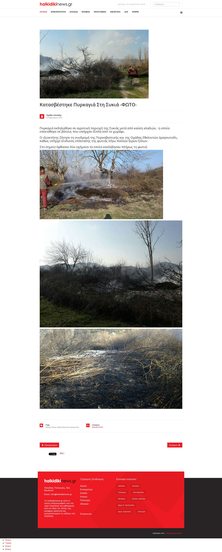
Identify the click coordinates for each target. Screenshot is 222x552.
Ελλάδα (74, 12)
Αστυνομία (141, 512)
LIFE (126, 12)
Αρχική (43, 12)
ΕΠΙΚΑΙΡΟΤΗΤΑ (97, 427)
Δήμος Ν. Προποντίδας (126, 505)
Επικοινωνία (86, 514)
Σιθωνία (48, 427)
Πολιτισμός (100, 12)
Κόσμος (86, 12)
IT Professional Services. (173, 533)
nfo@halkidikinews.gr (61, 494)
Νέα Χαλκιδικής (138, 492)
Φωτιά (54, 427)
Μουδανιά (121, 499)
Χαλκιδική (121, 486)
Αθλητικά (115, 12)
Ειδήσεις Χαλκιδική (138, 499)
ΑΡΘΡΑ (135, 12)
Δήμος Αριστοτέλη (124, 512)
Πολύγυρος (122, 492)
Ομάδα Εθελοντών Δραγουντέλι (68, 427)
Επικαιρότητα (58, 12)
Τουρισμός (135, 486)
